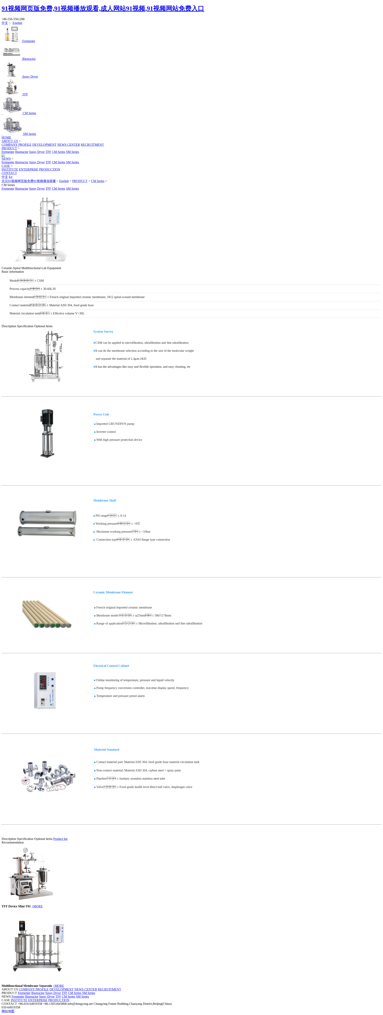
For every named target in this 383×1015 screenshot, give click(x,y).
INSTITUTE (10, 169)
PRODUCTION (49, 169)
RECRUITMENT (92, 144)
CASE (6, 166)
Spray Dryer (37, 152)
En (10, 176)
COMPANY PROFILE (17, 144)
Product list (60, 839)
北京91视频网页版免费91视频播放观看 (29, 181)
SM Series (72, 152)
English (17, 23)
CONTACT (9, 173)
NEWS (6, 158)
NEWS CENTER (68, 144)
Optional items (43, 326)
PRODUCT (9, 148)
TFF (48, 152)
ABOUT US (10, 141)
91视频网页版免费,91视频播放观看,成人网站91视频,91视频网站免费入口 (103, 8)
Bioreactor (21, 152)
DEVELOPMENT (44, 144)
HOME (6, 137)
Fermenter (8, 152)
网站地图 (8, 1011)
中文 (5, 23)
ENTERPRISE (28, 169)
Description (9, 326)
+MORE (37, 906)
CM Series (58, 152)
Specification (25, 326)
